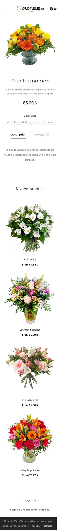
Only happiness (30, 470)
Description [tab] (18, 135)
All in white (30, 259)
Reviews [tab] (41, 135)
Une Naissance (30, 400)
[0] (55, 8)
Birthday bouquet (30, 329)
